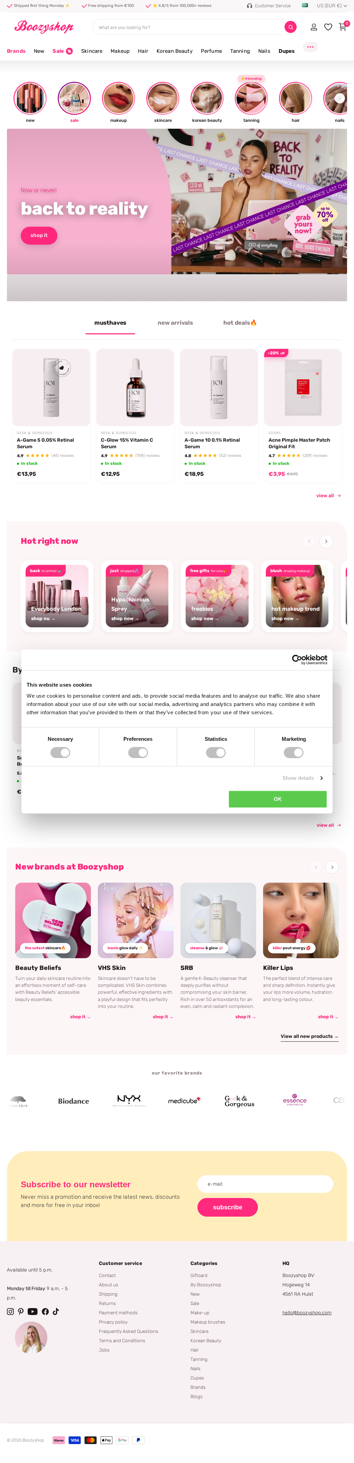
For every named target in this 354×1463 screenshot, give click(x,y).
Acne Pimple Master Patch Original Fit (299, 443)
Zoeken (291, 27)
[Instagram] (10, 1311)
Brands (16, 51)
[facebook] (45, 1311)
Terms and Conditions (122, 1340)
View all (325, 825)
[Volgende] (326, 541)
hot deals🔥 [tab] (240, 322)
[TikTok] (56, 1311)
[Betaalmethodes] (58, 1440)
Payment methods (118, 1312)
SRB (186, 968)
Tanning (198, 1359)
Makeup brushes (207, 1322)
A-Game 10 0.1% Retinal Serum (212, 443)
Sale (194, 1303)
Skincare (199, 1331)
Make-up (199, 1312)
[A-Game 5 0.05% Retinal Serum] (51, 387)
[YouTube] (33, 1311)
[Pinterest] (21, 1311)
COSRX (275, 433)
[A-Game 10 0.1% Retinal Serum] (219, 387)
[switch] (138, 752)
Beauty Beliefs (38, 968)
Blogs (196, 1396)
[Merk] (50, 1101)
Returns (107, 1303)
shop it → (80, 1016)
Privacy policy (113, 1322)
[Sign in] (313, 26)
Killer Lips (278, 968)
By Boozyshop (205, 1284)
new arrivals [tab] (175, 322)
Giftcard (198, 1275)
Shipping (108, 1294)
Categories (203, 1263)
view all (325, 496)
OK (278, 799)
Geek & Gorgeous (35, 433)
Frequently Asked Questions (128, 1331)
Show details (298, 778)
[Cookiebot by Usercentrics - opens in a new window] (297, 660)
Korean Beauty (205, 1340)
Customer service (120, 1263)
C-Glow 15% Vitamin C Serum (127, 443)
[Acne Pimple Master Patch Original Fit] (303, 387)
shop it (39, 235)
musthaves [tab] (110, 322)
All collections (39, 55)
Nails (195, 1368)
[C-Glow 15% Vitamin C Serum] (135, 387)
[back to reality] (177, 215)
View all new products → (310, 1036)
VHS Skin (112, 968)
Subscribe (227, 1207)
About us (108, 1284)
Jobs (104, 1350)
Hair (194, 1350)
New (195, 1294)
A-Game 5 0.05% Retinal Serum (45, 443)
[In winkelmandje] (76, 410)
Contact (107, 1275)
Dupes (197, 1378)
